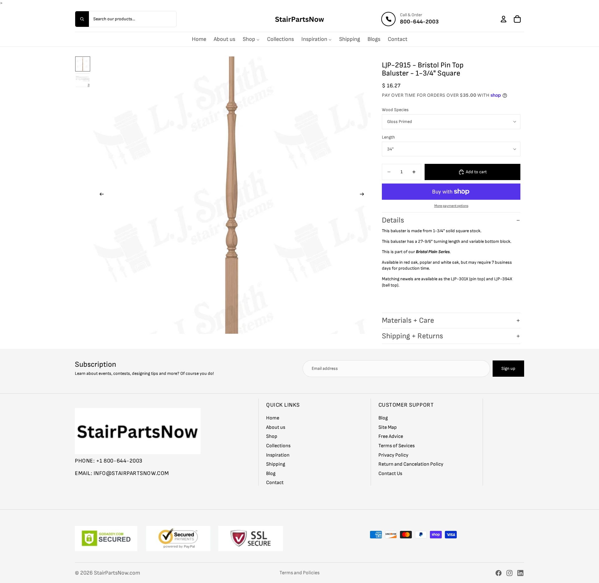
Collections (278, 446)
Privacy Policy (393, 455)
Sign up (508, 368)
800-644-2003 (419, 21)
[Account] (503, 19)
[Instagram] (509, 573)
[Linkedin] (520, 573)
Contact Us (390, 474)
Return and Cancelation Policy (410, 464)
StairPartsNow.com (117, 573)
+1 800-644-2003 (119, 461)
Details (393, 220)
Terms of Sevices (396, 446)
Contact (275, 483)
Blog (270, 474)
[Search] (82, 19)
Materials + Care (408, 320)
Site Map (387, 427)
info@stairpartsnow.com (131, 473)
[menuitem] (199, 39)
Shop (271, 436)
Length (388, 137)
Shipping (275, 464)
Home (272, 418)
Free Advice (390, 436)
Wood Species (395, 109)
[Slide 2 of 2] (83, 80)
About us (275, 427)
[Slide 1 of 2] (83, 64)
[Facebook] (498, 573)
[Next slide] (364, 195)
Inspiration (278, 455)
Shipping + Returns (412, 335)
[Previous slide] (100, 195)
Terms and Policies (299, 573)
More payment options (451, 206)
